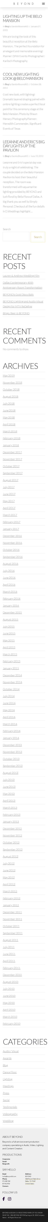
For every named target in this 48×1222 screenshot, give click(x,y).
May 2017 (9, 501)
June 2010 (9, 995)
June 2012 (9, 870)
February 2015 (11, 661)
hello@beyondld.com (9, 1176)
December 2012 (12, 828)
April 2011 (9, 961)
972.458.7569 (6, 1181)
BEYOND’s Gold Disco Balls (18, 294)
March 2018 (10, 431)
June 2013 (9, 786)
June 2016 (9, 577)
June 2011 (9, 954)
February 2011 (11, 968)
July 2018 (9, 403)
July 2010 (9, 988)
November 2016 (12, 542)
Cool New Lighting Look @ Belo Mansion (23, 76)
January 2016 (11, 605)
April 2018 (9, 424)
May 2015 (9, 640)
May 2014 (9, 710)
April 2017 (9, 508)
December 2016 (12, 535)
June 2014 (9, 703)
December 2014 (12, 675)
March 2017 (10, 515)
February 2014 (11, 731)
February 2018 (11, 438)
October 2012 (11, 842)
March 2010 (10, 1016)
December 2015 (12, 612)
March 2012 (10, 891)
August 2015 (10, 619)
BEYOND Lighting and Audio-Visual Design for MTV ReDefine (23, 304)
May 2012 (9, 877)
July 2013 (9, 779)
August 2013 (10, 772)
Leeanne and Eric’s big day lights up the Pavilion (23, 146)
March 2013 (10, 807)
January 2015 (11, 668)
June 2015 (9, 633)
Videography (10, 1114)
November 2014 (12, 682)
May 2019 (9, 375)
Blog (7, 26)
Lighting (7, 1079)
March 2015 (10, 654)
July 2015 (9, 626)
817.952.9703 (6, 1184)
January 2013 (11, 821)
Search (7, 229)
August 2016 (10, 563)
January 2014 (11, 738)
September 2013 (13, 765)
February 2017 (11, 522)
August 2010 (10, 981)
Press (6, 1093)
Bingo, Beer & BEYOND (16, 313)
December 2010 (12, 974)
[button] (43, 3)
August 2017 (10, 480)
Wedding (8, 1121)
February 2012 (11, 898)
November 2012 (12, 835)
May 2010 (9, 1002)
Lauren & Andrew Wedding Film (21, 275)
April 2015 (9, 647)
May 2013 (9, 793)
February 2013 (11, 814)
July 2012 (9, 863)
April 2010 (9, 1009)
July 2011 (9, 947)
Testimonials (10, 1107)
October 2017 (11, 466)
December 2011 (12, 912)
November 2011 (12, 919)
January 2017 (11, 528)
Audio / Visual (11, 1051)
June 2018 (9, 410)
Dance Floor (10, 1072)
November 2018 (12, 382)
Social (6, 1100)
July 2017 (9, 487)
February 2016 (11, 598)
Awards (7, 1058)
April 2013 (9, 800)
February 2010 (11, 1023)
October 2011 (11, 926)
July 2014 (9, 696)
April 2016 (9, 584)
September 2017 (13, 473)
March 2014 (10, 724)
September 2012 (13, 849)
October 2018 (11, 389)
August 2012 (10, 856)
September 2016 (13, 556)
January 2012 (11, 905)
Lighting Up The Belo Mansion (22, 18)
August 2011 (10, 940)
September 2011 (13, 933)
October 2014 (11, 689)
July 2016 (9, 570)
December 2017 (12, 452)
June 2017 (9, 494)
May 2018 (9, 417)
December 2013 (12, 745)
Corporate (6, 1159)
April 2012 (9, 884)
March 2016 (10, 591)
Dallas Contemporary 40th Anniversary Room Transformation (22, 285)
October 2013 (11, 758)
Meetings (8, 1086)
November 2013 (12, 751)
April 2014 (9, 717)
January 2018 (11, 445)
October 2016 (11, 549)
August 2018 (10, 396)
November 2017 (12, 459)
